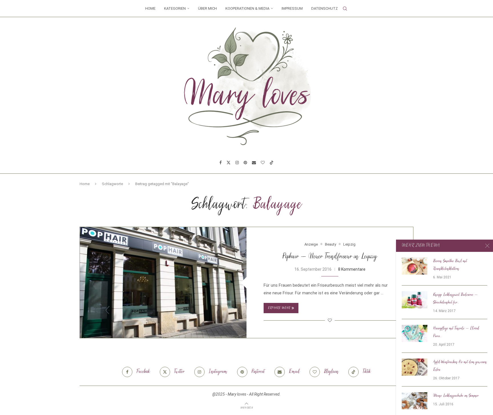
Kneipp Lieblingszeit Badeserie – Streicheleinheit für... (455, 298)
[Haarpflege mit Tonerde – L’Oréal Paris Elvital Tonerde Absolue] (414, 333)
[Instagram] (237, 163)
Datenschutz (324, 8)
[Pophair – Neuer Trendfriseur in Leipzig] (163, 282)
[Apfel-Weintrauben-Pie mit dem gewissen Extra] (414, 367)
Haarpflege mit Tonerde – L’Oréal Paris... (456, 332)
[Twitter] (229, 163)
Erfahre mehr (279, 308)
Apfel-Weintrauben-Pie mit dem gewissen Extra (460, 366)
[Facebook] (220, 163)
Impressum (292, 8)
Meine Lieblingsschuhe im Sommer (456, 396)
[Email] (254, 163)
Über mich (207, 8)
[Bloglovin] (263, 163)
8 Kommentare (351, 269)
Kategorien (175, 8)
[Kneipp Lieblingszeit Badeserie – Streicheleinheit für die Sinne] (414, 299)
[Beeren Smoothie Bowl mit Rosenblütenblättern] (414, 266)
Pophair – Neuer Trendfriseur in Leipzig (329, 257)
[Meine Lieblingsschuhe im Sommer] (414, 400)
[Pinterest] (245, 163)
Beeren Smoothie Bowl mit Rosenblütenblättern (450, 265)
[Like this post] (330, 320)
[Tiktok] (272, 163)
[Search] (345, 8)
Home (150, 8)
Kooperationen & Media (247, 8)
